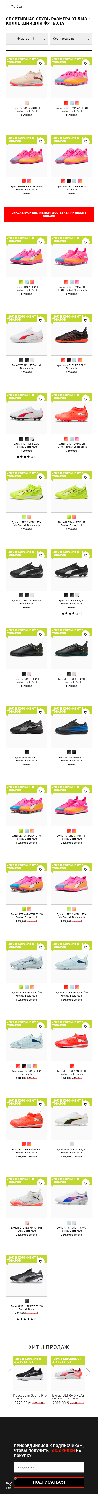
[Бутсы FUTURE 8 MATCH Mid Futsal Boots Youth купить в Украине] (26, 1197)
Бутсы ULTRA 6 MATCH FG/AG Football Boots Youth (26, 916)
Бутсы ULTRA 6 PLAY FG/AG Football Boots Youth (26, 837)
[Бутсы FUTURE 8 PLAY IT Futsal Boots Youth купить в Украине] (71, 648)
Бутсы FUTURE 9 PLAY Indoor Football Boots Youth (27, 188)
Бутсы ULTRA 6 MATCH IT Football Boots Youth (71, 524)
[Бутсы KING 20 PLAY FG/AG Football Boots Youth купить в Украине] (71, 1119)
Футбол (16, 6)
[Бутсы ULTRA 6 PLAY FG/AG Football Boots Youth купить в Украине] (26, 805)
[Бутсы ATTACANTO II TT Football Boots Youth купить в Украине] (71, 727)
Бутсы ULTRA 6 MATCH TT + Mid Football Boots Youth (26, 524)
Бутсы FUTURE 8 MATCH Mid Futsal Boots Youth (26, 1229)
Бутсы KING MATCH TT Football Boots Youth (26, 759)
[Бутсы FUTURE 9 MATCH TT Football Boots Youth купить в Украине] (26, 77)
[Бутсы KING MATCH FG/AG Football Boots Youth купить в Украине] (71, 1197)
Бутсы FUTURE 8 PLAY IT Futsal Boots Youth (71, 680)
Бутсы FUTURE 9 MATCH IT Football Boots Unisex (71, 1072)
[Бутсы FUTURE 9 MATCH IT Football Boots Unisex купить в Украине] (71, 1040)
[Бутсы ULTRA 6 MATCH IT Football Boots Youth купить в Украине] (71, 491)
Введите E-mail (26, 1467)
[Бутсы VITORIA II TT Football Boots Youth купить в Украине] (26, 334)
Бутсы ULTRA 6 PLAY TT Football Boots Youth (26, 288)
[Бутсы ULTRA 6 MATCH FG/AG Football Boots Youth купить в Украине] (26, 883)
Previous (10, 1371)
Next (87, 1371)
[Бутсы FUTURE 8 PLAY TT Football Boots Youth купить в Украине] (26, 648)
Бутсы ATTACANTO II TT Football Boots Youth (71, 759)
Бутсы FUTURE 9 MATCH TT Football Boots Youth (26, 109)
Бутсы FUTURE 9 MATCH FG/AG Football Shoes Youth (71, 288)
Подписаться (49, 1482)
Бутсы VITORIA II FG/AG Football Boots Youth (27, 445)
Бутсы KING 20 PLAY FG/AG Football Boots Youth (71, 1151)
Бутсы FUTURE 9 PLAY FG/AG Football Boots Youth (71, 109)
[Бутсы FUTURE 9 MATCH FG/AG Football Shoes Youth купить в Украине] (71, 256)
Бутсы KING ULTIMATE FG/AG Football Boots (26, 1308)
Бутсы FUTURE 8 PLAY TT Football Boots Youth (26, 680)
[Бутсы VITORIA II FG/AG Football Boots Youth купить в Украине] (26, 413)
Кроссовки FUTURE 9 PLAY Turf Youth (71, 188)
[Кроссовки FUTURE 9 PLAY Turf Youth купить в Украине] (71, 156)
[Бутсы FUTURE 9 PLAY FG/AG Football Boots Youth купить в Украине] (71, 77)
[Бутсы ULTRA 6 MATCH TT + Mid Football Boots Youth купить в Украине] (26, 491)
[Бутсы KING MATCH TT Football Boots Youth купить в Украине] (26, 727)
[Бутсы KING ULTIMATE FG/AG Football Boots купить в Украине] (26, 1275)
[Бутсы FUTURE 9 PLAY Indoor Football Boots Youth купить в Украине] (26, 156)
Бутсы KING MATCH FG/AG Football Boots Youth (71, 1229)
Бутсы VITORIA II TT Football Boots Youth (26, 367)
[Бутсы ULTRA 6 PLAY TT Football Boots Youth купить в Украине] (26, 256)
